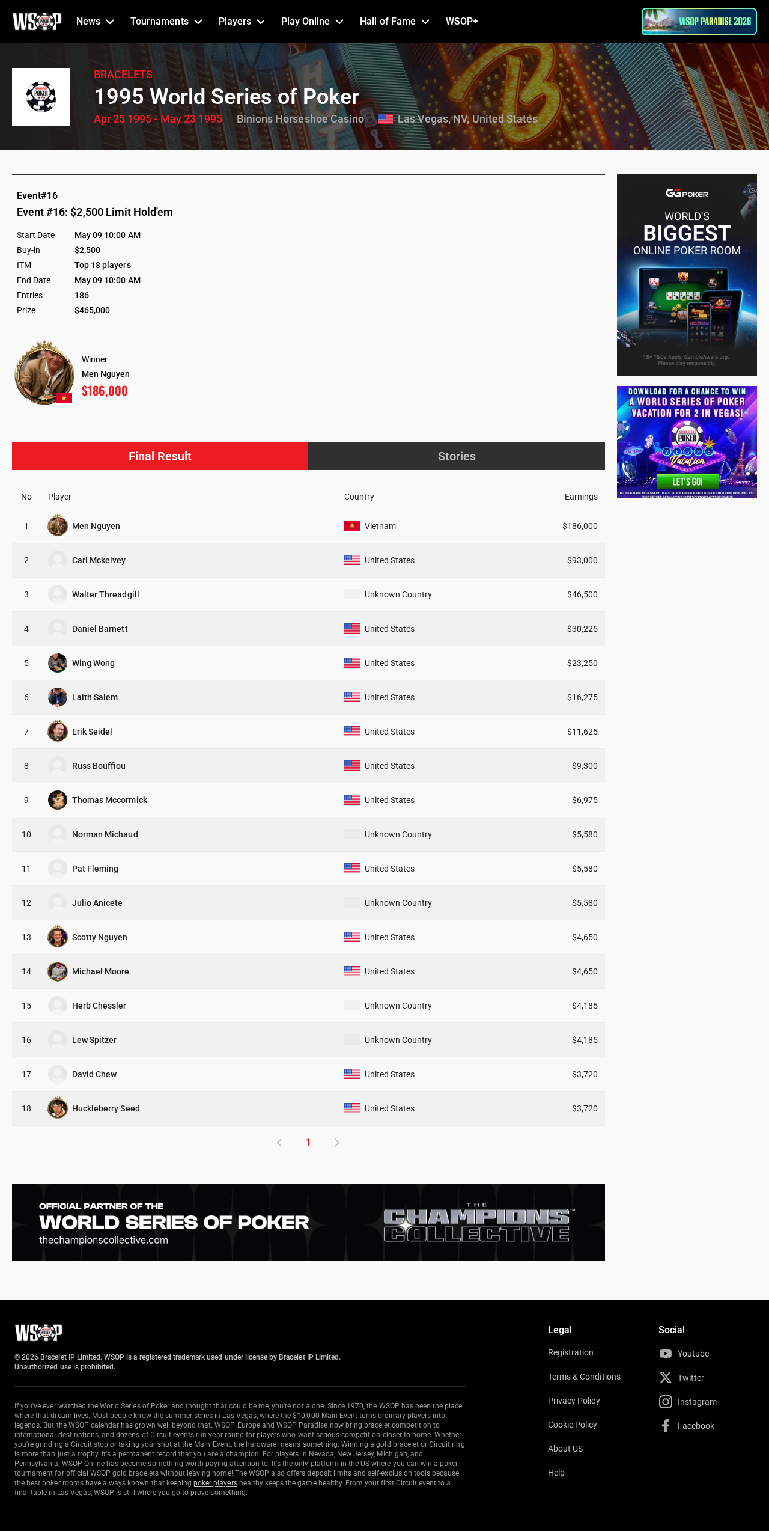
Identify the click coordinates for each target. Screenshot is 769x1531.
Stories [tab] (457, 456)
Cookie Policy (573, 1424)
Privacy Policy (574, 1400)
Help (556, 1473)
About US (565, 1448)
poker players (215, 1483)
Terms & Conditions (584, 1376)
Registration (571, 1352)
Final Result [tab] (160, 456)
